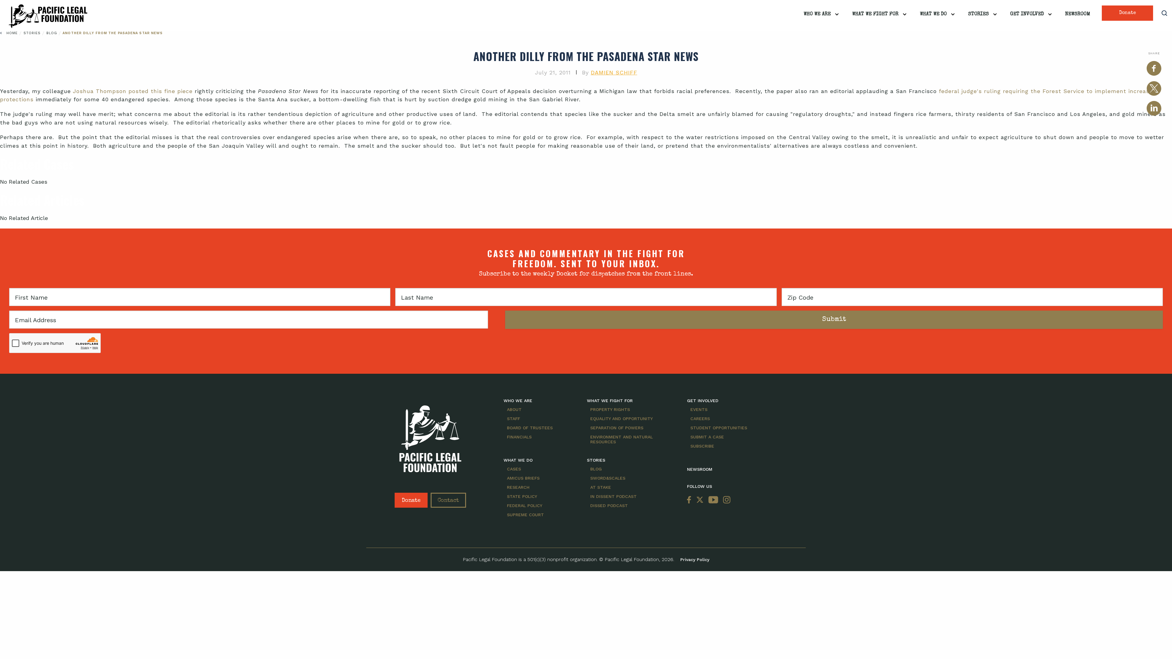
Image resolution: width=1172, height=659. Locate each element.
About (514, 409)
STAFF (513, 418)
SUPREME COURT (525, 514)
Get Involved (1027, 14)
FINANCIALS (519, 436)
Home (12, 33)
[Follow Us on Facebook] (690, 500)
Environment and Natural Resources (621, 439)
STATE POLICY (522, 496)
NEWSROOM (699, 469)
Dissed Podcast (609, 505)
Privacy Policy (694, 559)
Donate (1127, 13)
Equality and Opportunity (621, 418)
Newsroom (1077, 14)
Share (1154, 53)
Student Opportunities (718, 427)
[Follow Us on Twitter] (700, 500)
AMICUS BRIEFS (523, 478)
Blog (52, 33)
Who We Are (817, 14)
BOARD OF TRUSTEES (530, 427)
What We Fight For (875, 14)
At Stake (600, 487)
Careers (700, 418)
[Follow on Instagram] (725, 500)
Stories (978, 14)
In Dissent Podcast (613, 496)
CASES (514, 468)
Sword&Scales (607, 478)
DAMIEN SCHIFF (614, 72)
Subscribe (702, 446)
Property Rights (610, 409)
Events (698, 409)
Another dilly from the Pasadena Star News (113, 33)
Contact (448, 500)
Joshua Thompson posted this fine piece (133, 91)
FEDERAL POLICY (524, 505)
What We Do (933, 14)
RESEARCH (518, 487)
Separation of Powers (616, 427)
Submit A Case (707, 436)
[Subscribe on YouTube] (713, 500)
